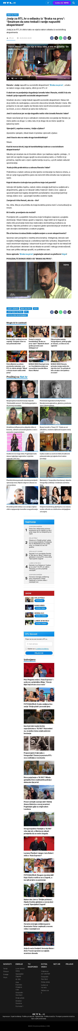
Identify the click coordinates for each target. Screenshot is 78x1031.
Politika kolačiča (49, 1016)
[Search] (74, 3)
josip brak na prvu (15, 312)
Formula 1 (19, 1006)
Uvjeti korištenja (16, 1016)
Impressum (6, 1016)
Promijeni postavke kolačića (65, 1016)
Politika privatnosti (28, 1016)
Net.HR (56, 964)
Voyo (5, 977)
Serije (5, 968)
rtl (26, 312)
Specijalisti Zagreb (19, 975)
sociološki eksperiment (17, 315)
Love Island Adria (20, 969)
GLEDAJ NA (59, 3)
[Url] (69, 38)
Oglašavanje (39, 1016)
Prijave (69, 964)
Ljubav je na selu (44, 986)
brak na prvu (26, 308)
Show (28, 593)
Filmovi (6, 971)
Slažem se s (38, 649)
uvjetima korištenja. (42, 649)
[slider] (39, 75)
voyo (36, 308)
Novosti (7, 964)
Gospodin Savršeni (19, 994)
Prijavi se (39, 653)
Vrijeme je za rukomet (45, 972)
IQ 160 (18, 979)
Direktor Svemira (19, 1002)
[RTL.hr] (9, 3)
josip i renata (12, 308)
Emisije (5, 974)
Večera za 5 (45, 991)
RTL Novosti (31, 634)
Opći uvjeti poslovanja (38, 1018)
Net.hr (24, 376)
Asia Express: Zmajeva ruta (19, 986)
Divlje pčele (20, 998)
